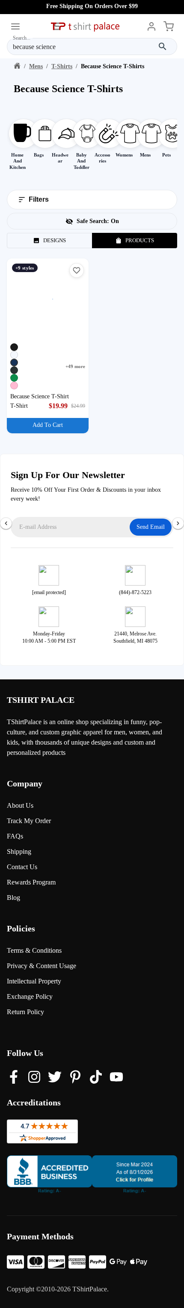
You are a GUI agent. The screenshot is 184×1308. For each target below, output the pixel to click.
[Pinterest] (75, 1077)
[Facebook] (14, 1077)
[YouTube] (116, 1077)
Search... (21, 38)
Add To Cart (48, 425)
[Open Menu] (15, 28)
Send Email (151, 527)
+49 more (75, 366)
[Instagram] (34, 1077)
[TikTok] (96, 1077)
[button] (76, 270)
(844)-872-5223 (135, 592)
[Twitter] (55, 1077)
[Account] (151, 28)
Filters (39, 199)
